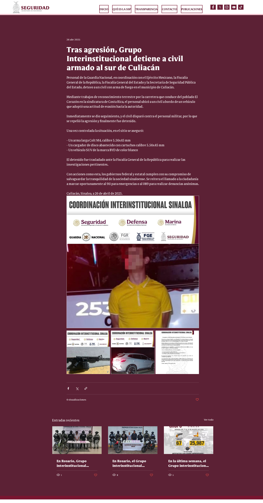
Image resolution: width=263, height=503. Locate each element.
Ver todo (208, 419)
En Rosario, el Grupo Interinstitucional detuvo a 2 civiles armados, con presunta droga (131, 463)
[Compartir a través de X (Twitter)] (77, 388)
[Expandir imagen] (88, 352)
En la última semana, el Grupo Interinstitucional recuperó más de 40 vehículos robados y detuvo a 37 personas (188, 463)
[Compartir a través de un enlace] (85, 388)
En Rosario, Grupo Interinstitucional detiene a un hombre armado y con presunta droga (76, 463)
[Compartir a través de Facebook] (68, 388)
